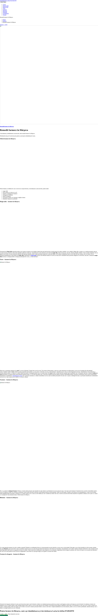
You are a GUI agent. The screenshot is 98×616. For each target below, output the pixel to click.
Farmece (5, 9)
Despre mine (6, 5)
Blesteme (5, 11)
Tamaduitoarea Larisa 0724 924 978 (8, 0)
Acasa (4, 4)
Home (4, 19)
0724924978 (6, 13)
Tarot (4, 8)
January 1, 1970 (3, 24)
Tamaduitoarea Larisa (17, 375)
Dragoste (5, 12)
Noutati (4, 14)
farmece (4, 21)
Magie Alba (5, 7)
